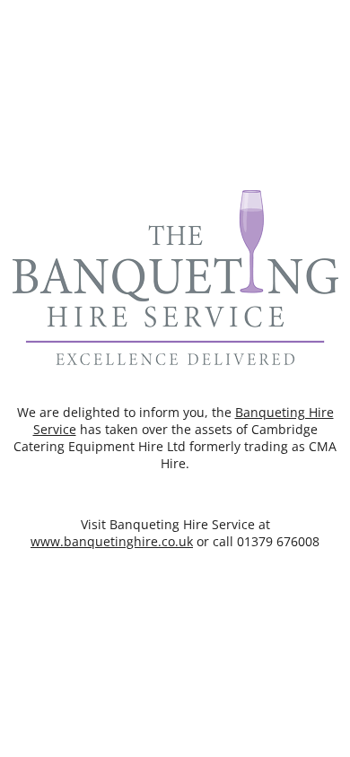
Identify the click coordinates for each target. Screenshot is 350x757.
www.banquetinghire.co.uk (112, 541)
